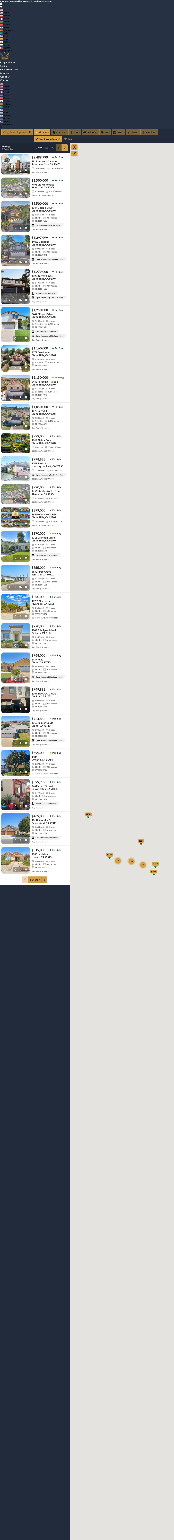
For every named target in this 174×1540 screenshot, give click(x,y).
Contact (5, 80)
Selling (3, 65)
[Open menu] (1, 127)
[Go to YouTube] (1, 7)
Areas (3, 73)
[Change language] (2, 10)
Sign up (3, 50)
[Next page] (65, 147)
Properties (6, 62)
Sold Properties (9, 69)
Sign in (10, 50)
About (3, 76)
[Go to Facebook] (1, 4)
